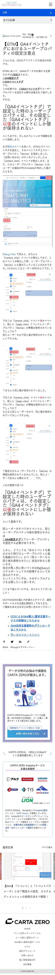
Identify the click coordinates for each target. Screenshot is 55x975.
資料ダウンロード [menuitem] (27, 951)
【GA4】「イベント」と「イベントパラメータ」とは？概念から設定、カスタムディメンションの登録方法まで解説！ (27, 891)
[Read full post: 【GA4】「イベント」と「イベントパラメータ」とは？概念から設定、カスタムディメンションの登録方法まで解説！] (27, 866)
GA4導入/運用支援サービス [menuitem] (27, 942)
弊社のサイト (14, 146)
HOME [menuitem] (27, 929)
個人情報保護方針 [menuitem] (27, 960)
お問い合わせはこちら (27, 733)
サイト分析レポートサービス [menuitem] (27, 933)
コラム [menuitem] (27, 947)
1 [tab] (22, 907)
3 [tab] (30, 907)
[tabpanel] (27, 878)
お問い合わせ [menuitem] (27, 955)
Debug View (9, 254)
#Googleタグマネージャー (22, 647)
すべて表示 (47, 847)
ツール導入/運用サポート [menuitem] (27, 938)
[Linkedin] (20, 642)
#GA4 (5, 647)
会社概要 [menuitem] (27, 964)
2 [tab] (26, 907)
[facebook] (4, 642)
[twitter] (12, 642)
